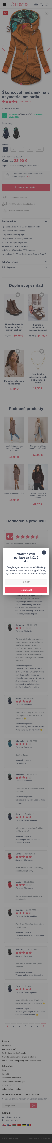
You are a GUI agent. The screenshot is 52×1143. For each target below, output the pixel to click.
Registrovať (26, 590)
